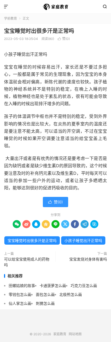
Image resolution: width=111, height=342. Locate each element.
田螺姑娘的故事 (22, 285)
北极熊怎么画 (70, 294)
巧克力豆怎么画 (84, 285)
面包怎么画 (45, 294)
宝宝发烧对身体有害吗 (88, 259)
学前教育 (10, 18)
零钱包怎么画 (20, 294)
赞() (64, 39)
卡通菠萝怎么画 (53, 285)
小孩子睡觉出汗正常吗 (83, 240)
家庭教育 (55, 7)
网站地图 (75, 334)
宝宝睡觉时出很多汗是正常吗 (39, 31)
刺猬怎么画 (45, 303)
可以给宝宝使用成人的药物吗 (26, 262)
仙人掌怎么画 (20, 303)
